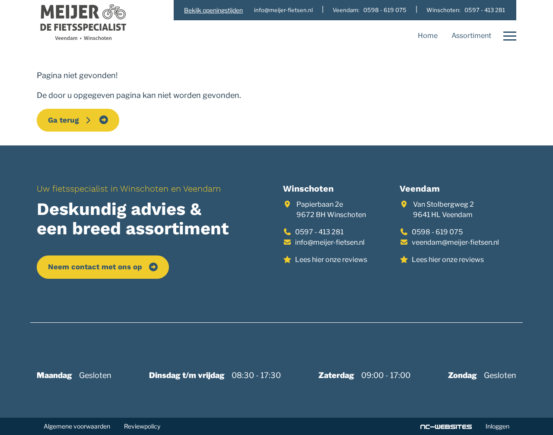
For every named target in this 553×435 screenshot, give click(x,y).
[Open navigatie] (507, 36)
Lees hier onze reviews (331, 259)
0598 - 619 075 (437, 232)
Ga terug (65, 120)
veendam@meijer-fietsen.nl (455, 242)
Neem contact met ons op (95, 266)
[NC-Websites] (446, 426)
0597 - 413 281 (319, 232)
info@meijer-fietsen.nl (330, 242)
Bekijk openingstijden (213, 10)
